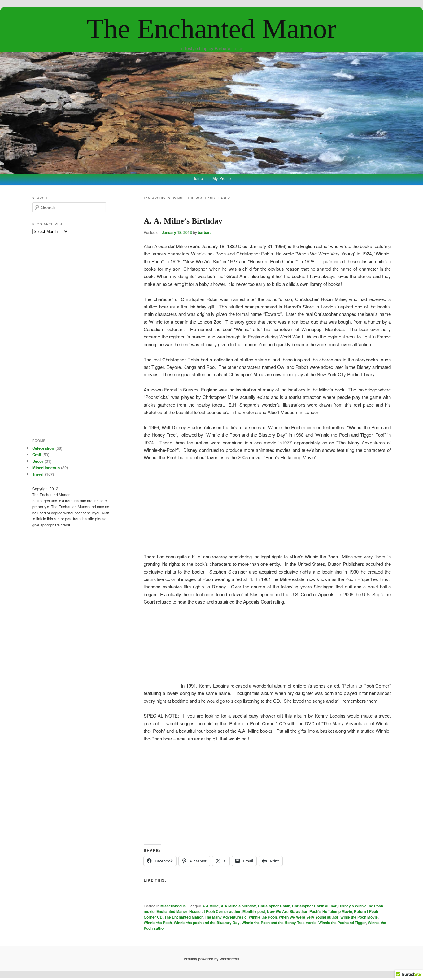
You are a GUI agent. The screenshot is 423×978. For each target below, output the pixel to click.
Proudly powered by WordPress (211, 959)
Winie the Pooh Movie (359, 917)
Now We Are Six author (287, 911)
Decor (37, 461)
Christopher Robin (274, 906)
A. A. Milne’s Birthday (183, 220)
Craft (36, 454)
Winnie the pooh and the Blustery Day (207, 922)
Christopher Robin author (314, 906)
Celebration (43, 448)
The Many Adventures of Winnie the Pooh (241, 917)
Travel (38, 474)
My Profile (221, 178)
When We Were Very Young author (308, 917)
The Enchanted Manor (211, 28)
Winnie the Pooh (158, 922)
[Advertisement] (267, 793)
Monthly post (253, 911)
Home (197, 178)
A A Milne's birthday (238, 906)
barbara (205, 232)
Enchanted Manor (171, 911)
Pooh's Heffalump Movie (330, 911)
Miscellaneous (173, 906)
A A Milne (210, 906)
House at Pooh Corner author (215, 911)
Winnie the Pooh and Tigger (342, 922)
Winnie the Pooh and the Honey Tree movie (279, 922)
